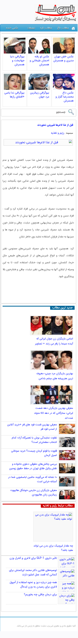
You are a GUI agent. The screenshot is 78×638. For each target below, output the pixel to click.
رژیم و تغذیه (57, 133)
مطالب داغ (63, 28)
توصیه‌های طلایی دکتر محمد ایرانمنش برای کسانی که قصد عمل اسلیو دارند (33, 572)
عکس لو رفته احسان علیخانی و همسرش (39, 60)
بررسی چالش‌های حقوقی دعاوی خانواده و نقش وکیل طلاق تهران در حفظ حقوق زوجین (33, 466)
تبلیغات (31, 28)
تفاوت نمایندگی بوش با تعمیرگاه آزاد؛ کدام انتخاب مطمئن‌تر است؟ (34, 440)
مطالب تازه (46, 28)
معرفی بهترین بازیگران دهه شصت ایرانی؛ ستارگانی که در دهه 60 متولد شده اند (53, 413)
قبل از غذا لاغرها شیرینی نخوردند (55, 125)
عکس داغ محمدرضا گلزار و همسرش (65, 97)
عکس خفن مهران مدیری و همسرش (63, 58)
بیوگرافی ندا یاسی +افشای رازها (14, 95)
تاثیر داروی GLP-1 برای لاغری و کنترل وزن (33, 558)
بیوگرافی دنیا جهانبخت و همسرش (17, 60)
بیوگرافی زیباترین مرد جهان (39, 95)
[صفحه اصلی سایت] (73, 28)
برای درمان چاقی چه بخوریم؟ (40, 594)
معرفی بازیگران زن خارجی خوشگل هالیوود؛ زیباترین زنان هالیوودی (33, 492)
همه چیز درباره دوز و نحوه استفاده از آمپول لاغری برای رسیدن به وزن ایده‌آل (33, 584)
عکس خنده (12, 28)
